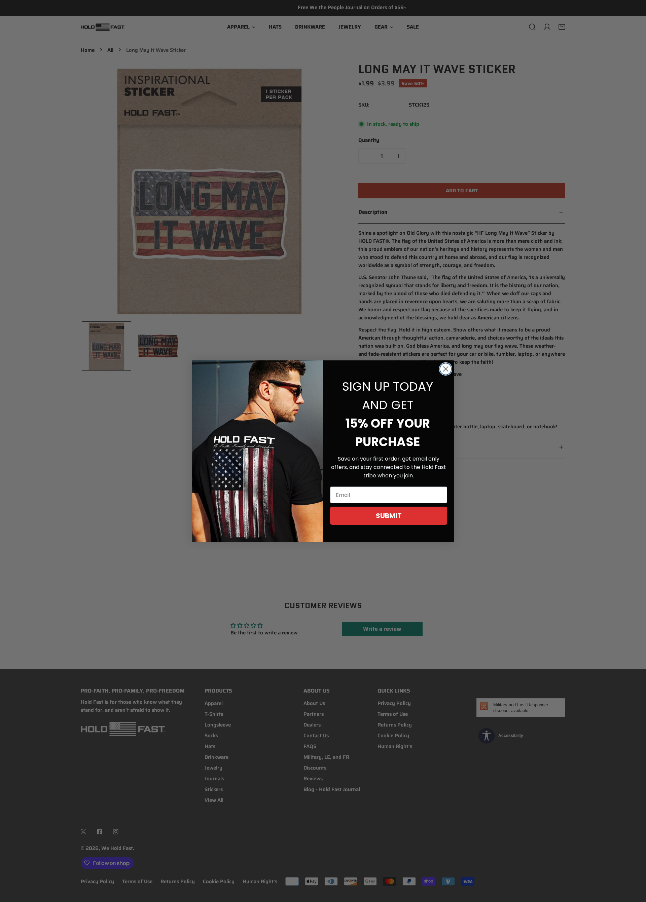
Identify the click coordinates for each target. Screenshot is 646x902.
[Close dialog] (446, 369)
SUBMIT (389, 515)
